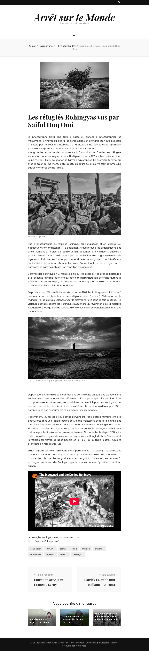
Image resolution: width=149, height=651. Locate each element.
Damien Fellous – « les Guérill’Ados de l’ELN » (73, 619)
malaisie (86, 549)
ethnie (74, 549)
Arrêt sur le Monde (74, 17)
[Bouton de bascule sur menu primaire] (74, 36)
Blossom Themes (110, 642)
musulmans (35, 555)
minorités (99, 549)
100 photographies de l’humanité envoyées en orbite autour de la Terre (106, 618)
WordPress (81, 645)
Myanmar (50, 555)
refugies (64, 555)
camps (63, 549)
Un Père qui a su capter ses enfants (39, 621)
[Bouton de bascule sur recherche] (119, 3)
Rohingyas (78, 555)
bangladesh (35, 549)
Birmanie (51, 549)
